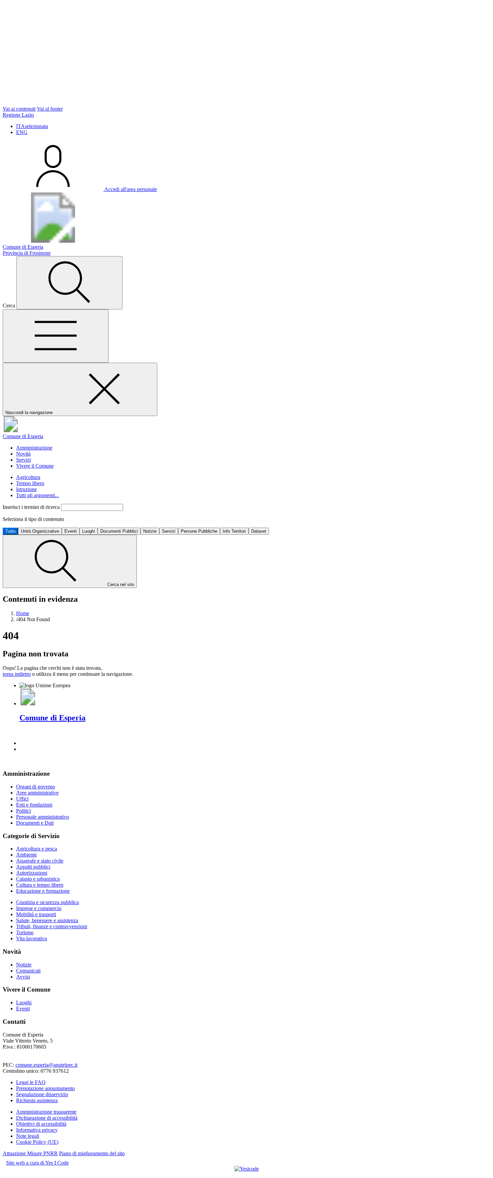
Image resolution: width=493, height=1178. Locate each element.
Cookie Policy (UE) (37, 1142)
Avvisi (23, 977)
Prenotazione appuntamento (45, 1088)
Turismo (25, 932)
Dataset (258, 531)
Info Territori (234, 531)
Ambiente (26, 855)
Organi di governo (35, 786)
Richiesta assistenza (37, 1100)
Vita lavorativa (31, 938)
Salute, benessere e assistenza (47, 920)
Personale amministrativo (42, 817)
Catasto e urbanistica (38, 879)
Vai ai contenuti (19, 109)
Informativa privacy (37, 1130)
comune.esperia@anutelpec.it (46, 1065)
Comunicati (28, 971)
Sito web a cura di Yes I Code (37, 1163)
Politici (23, 811)
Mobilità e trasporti (36, 914)
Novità (23, 454)
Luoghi (88, 531)
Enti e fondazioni (34, 805)
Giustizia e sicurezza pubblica (47, 902)
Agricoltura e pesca (36, 848)
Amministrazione (34, 448)
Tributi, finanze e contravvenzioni (51, 926)
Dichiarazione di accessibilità (46, 1118)
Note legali (27, 1136)
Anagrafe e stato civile (39, 861)
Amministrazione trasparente (46, 1112)
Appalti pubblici (33, 867)
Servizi (23, 460)
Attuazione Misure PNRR (30, 1153)
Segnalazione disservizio (42, 1094)
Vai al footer (50, 109)
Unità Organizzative (40, 531)
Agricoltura (28, 477)
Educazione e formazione (43, 891)
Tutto (10, 531)
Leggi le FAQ (31, 1082)
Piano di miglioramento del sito (92, 1153)
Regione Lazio (18, 115)
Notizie (150, 531)
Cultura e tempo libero (39, 885)
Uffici (22, 799)
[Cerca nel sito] (69, 282)
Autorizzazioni (31, 873)
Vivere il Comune (35, 466)
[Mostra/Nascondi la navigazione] (56, 336)
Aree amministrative (37, 793)
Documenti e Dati (35, 823)
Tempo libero (30, 483)
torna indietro (17, 674)
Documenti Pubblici (119, 531)
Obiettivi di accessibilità (41, 1124)
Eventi (70, 531)
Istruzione (26, 489)
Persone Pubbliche (199, 531)
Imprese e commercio (38, 908)
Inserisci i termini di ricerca (32, 507)
